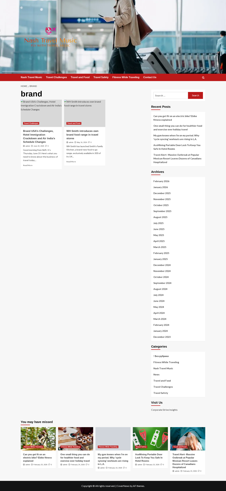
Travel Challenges (56, 77)
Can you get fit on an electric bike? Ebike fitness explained (175, 118)
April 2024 (159, 313)
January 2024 (160, 330)
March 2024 (159, 319)
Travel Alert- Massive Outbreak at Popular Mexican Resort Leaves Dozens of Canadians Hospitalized (177, 158)
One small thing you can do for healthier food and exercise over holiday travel (177, 127)
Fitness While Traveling (125, 77)
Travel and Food (80, 77)
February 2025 (161, 253)
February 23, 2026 (115, 468)
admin (28, 146)
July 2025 (158, 223)
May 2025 (158, 235)
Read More (27, 165)
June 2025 (159, 229)
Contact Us (149, 77)
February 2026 (161, 181)
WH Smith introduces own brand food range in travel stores (82, 135)
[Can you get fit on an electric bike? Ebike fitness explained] (38, 438)
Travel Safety (101, 77)
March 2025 (159, 247)
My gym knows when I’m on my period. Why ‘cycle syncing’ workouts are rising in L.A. (176, 137)
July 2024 (158, 295)
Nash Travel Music (31, 77)
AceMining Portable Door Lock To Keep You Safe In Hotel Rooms (176, 147)
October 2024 (161, 277)
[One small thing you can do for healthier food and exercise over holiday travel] (75, 438)
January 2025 (160, 259)
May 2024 (158, 307)
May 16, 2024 (82, 142)
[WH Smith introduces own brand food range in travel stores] (84, 113)
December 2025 (162, 193)
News (156, 374)
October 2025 (161, 205)
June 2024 (159, 301)
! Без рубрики (161, 356)
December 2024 (162, 265)
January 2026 (160, 187)
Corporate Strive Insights (164, 409)
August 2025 (160, 217)
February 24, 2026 (78, 465)
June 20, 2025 (39, 146)
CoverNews (123, 485)
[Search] (203, 77)
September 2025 (162, 211)
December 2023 (162, 336)
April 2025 (159, 241)
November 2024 (162, 271)
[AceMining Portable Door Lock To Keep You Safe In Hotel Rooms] (150, 438)
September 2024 (162, 283)
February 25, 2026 (40, 465)
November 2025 (162, 199)
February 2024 (161, 324)
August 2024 (160, 289)
